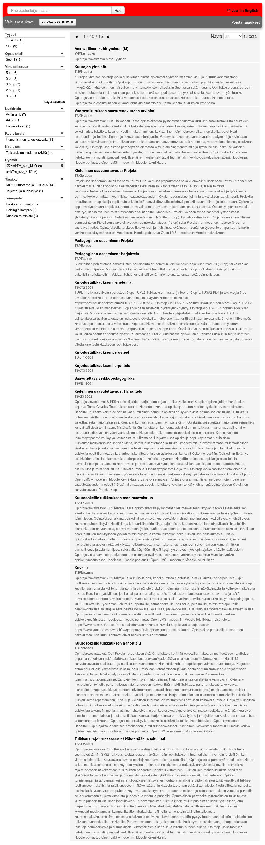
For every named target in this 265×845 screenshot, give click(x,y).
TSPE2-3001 (84, 245)
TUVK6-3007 (84, 572)
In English (249, 10)
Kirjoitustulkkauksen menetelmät (104, 282)
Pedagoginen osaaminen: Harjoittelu (107, 253)
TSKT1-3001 (84, 357)
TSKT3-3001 (84, 370)
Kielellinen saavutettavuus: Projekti (106, 170)
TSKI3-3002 (83, 396)
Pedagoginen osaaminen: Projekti (104, 240)
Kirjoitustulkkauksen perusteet (102, 352)
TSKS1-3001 (84, 502)
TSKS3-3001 (84, 648)
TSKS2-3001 (84, 744)
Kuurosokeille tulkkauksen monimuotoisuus (114, 497)
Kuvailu (81, 567)
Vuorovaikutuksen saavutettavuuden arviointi (115, 110)
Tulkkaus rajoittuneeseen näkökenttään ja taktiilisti (120, 738)
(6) (54, 102)
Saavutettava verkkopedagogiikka (105, 378)
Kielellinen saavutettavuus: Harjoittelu (108, 391)
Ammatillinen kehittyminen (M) (101, 48)
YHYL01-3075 (85, 53)
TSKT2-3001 (84, 287)
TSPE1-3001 (84, 383)
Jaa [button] (235, 10)
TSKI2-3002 (83, 175)
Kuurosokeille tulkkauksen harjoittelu (108, 643)
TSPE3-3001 (84, 258)
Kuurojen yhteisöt (90, 66)
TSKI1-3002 (83, 115)
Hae (118, 10)
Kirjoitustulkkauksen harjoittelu (102, 365)
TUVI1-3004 (83, 71)
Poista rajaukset (245, 22)
